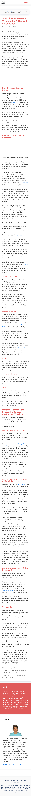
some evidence (21, 348)
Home (4, 11)
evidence (25, 264)
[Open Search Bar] (21, 2)
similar (25, 183)
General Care (15, 782)
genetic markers (7, 590)
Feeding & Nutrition (10, 780)
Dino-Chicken (21, 484)
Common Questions (11, 11)
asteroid (13, 102)
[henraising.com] (8, 2)
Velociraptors (19, 235)
